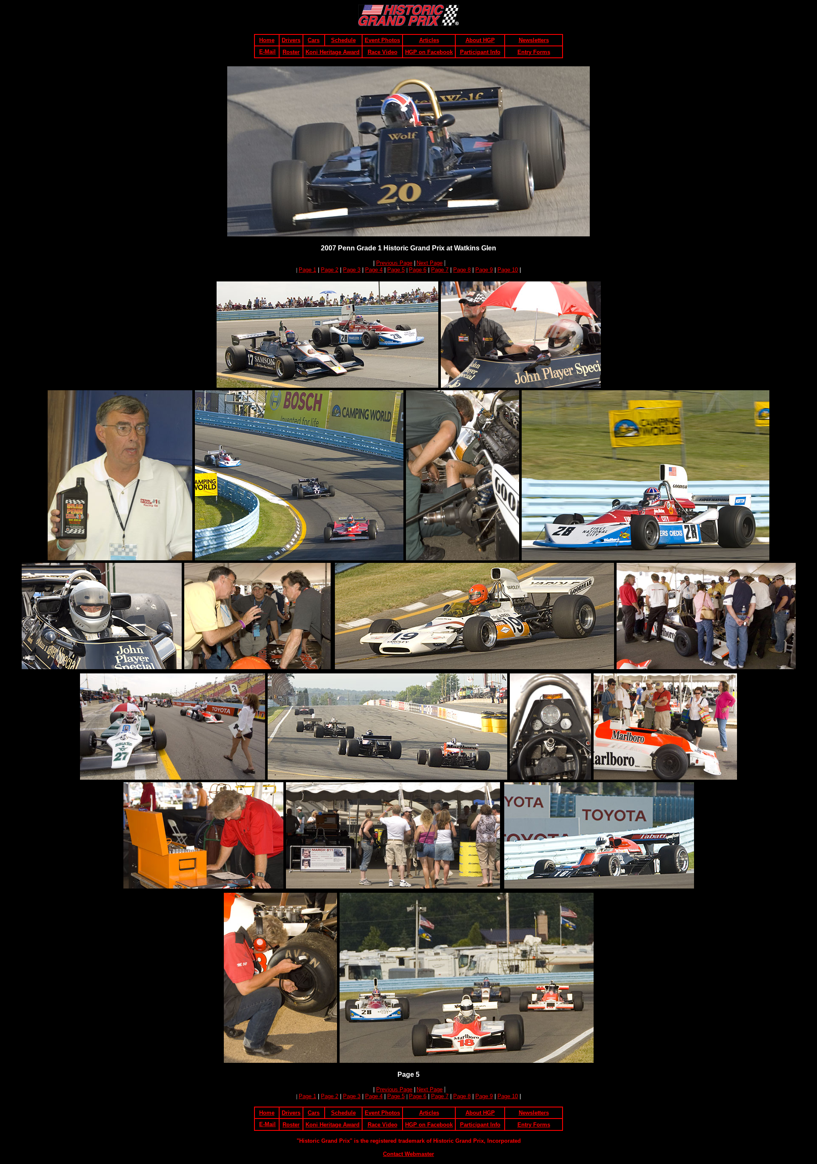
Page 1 (307, 270)
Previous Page (394, 263)
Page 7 (439, 270)
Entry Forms (533, 52)
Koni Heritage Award (333, 52)
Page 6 (417, 270)
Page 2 (329, 270)
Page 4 (374, 270)
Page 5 (396, 270)
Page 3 (351, 270)
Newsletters (534, 40)
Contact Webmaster (408, 1154)
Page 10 (507, 270)
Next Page (430, 263)
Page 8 (462, 270)
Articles (429, 40)
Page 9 (484, 270)
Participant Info (480, 52)
